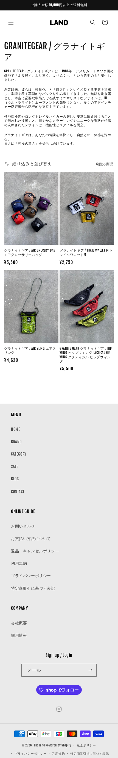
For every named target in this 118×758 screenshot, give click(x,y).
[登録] (90, 670)
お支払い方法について (31, 538)
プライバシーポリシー (31, 575)
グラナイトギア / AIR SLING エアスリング (30, 350)
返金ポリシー (86, 745)
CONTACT (17, 491)
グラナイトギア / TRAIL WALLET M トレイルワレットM (86, 252)
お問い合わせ (23, 526)
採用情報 (19, 635)
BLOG (15, 478)
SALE (14, 466)
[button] (11, 22)
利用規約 (19, 563)
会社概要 (19, 623)
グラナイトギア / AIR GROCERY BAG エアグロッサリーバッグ (29, 252)
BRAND (16, 441)
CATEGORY (18, 454)
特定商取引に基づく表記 (33, 588)
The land (39, 745)
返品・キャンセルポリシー (35, 550)
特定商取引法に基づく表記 (89, 754)
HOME (15, 429)
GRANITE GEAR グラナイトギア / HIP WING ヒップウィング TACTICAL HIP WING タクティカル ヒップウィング (86, 354)
